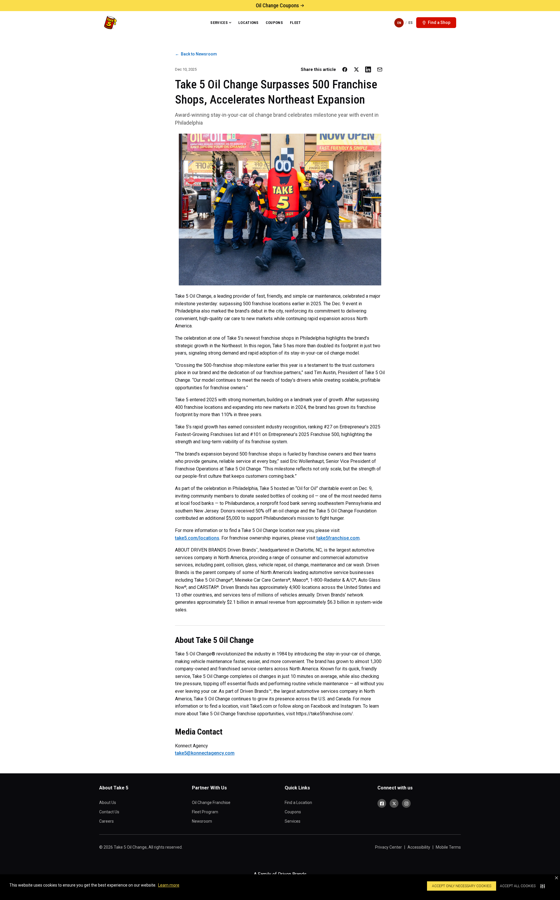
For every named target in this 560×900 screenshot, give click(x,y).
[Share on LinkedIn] (368, 69)
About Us (107, 802)
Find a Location (298, 802)
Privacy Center (388, 847)
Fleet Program (205, 812)
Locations (248, 22)
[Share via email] (379, 69)
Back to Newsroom (196, 54)
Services (219, 22)
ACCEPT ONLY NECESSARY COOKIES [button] (461, 886)
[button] (556, 877)
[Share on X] (356, 69)
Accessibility (418, 847)
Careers (106, 821)
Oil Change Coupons (277, 5)
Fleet (295, 22)
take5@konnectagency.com (205, 753)
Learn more (168, 885)
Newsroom (202, 821)
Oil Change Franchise (211, 802)
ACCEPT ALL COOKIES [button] (518, 886)
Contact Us (109, 812)
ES (410, 22)
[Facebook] (381, 803)
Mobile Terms (448, 847)
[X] (394, 803)
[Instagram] (406, 803)
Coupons (274, 22)
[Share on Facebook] (345, 69)
